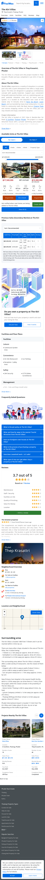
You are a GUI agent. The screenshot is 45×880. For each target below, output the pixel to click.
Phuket (23, 119)
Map (37, 15)
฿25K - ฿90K (35, 763)
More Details (22, 198)
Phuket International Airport (16, 596)
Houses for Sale (6, 814)
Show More (5, 128)
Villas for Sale (6, 811)
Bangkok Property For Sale (10, 838)
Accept (12, 876)
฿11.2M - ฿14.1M (7, 758)
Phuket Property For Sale (9, 841)
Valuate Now (13, 325)
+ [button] (4, 611)
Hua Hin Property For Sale (10, 847)
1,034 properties (10, 577)
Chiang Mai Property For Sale (11, 853)
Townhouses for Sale (8, 820)
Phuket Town (6, 795)
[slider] (6, 159)
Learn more (33, 876)
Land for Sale (6, 817)
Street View (36, 613)
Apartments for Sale (8, 823)
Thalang (17, 119)
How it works (31, 325)
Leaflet (41, 629)
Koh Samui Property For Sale (10, 850)
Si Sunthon (10, 119)
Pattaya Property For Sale (9, 844)
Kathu (3, 799)
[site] (7, 3)
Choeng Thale (38, 106)
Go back (4, 63)
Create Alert (38, 204)
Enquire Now (9, 198)
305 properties (9, 587)
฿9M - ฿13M (35, 758)
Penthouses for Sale (8, 826)
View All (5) (22, 209)
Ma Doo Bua (11, 591)
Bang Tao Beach (32, 102)
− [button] (4, 614)
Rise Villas (5, 741)
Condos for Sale (6, 808)
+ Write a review (22, 513)
